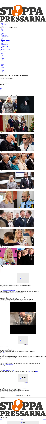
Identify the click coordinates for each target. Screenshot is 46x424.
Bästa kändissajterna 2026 (4, 35)
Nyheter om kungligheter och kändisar (5, 40)
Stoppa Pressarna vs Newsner (4, 44)
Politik (2, 55)
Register (2, 43)
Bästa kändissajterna (44, 419)
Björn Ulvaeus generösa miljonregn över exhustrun (8, 358)
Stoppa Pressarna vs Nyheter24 (4, 45)
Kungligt (2, 65)
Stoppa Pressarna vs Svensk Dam (4, 46)
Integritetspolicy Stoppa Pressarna (5, 36)
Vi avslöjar (2, 25)
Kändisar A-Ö (2, 26)
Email (0, 89)
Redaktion (9, 27)
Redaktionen (1, 419)
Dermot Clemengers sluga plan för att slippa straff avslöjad (9, 290)
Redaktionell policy (16, 27)
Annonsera (6, 27)
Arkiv (12, 27)
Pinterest (1, 88)
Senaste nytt (2, 22)
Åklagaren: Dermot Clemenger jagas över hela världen (8, 370)
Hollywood (2, 30)
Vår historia (2, 48)
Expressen (36, 371)
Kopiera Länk (1, 90)
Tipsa (0, 27)
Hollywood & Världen (3, 24)
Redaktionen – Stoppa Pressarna (4, 42)
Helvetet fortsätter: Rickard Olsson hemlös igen (8, 364)
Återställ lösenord (3, 34)
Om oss (11, 27)
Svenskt (2, 23)
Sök (0, 50)
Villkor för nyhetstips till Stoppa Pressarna (5, 49)
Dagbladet (15, 388)
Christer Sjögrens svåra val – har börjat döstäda (8, 352)
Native (2, 39)
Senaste (2, 28)
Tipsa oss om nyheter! (3, 51)
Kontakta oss (3, 27)
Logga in (2, 38)
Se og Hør (28, 371)
